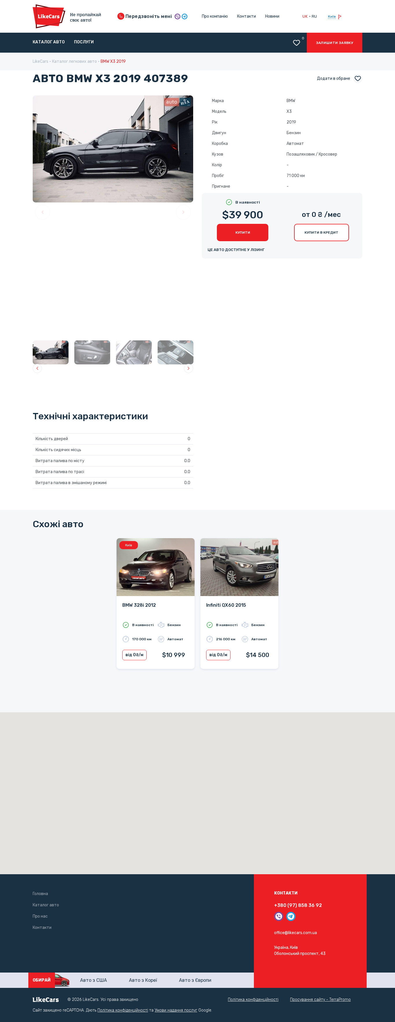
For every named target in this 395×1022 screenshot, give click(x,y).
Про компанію (215, 16)
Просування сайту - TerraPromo (320, 999)
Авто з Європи (195, 980)
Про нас (40, 916)
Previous (42, 212)
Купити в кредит (321, 232)
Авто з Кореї (143, 980)
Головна (40, 893)
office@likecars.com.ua (295, 932)
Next (183, 212)
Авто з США (93, 980)
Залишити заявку (334, 43)
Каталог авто (49, 42)
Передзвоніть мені (148, 16)
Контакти (246, 16)
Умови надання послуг (176, 1010)
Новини (272, 16)
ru (314, 16)
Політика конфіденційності (253, 999)
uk (305, 16)
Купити (242, 232)
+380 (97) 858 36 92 (298, 905)
